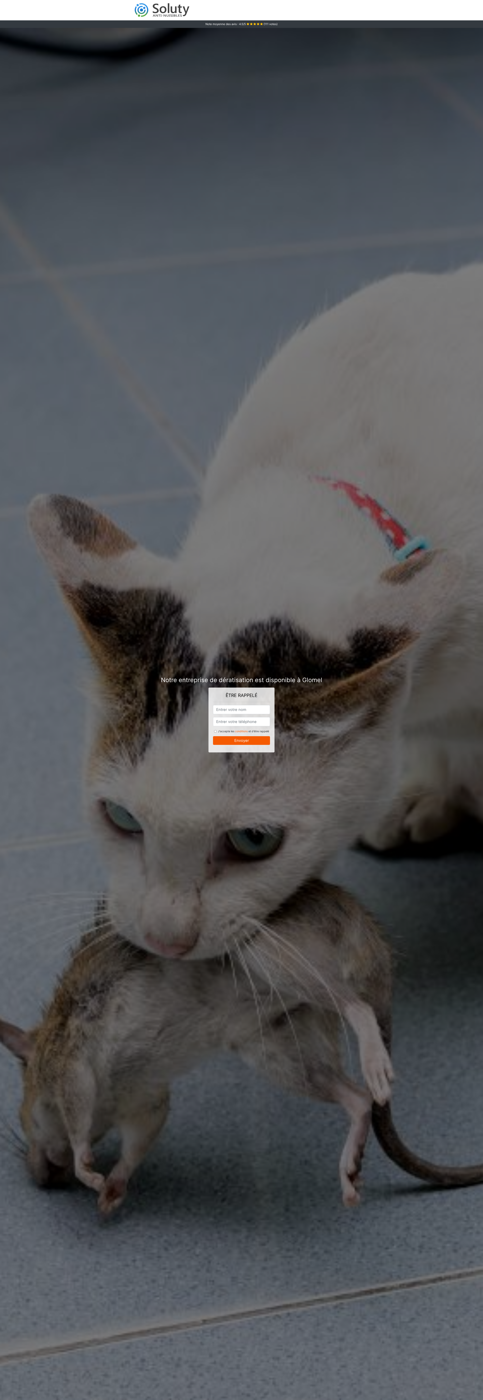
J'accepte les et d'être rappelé (243, 731)
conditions (241, 731)
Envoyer (241, 740)
